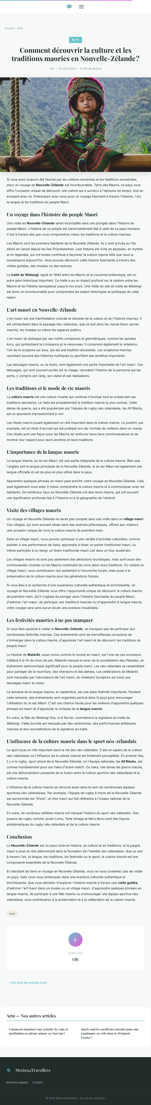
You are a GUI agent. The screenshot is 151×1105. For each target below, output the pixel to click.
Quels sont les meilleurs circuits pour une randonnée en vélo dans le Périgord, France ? (110, 1033)
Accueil (9, 28)
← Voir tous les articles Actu (27, 982)
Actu (20, 28)
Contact (38, 1082)
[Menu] (81, 7)
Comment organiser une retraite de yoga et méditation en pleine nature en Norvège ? (38, 1031)
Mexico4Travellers (32, 1070)
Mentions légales (17, 1082)
